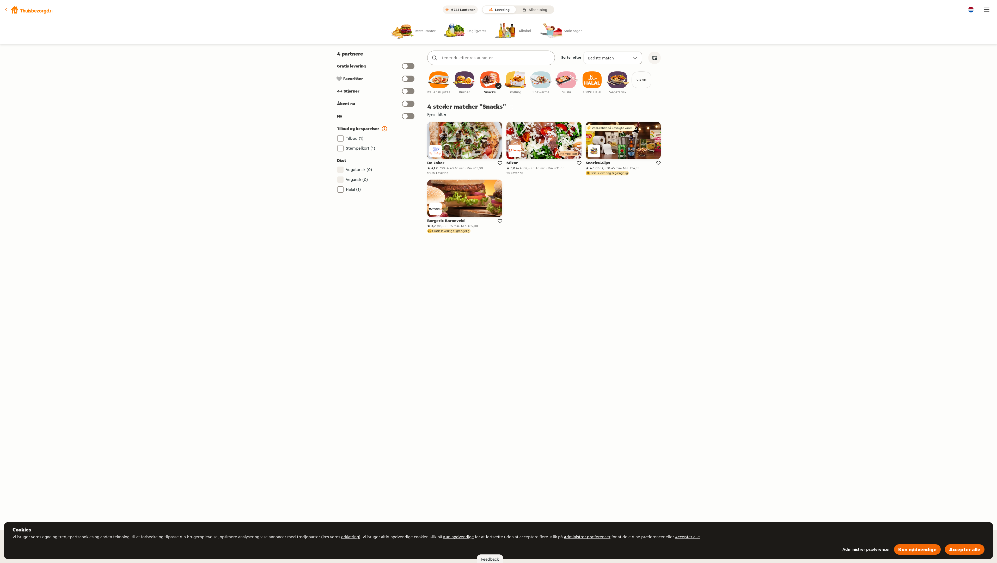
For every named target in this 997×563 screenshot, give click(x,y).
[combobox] (496, 58)
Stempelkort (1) (360, 148)
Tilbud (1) (355, 138)
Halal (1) (353, 189)
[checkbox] (439, 83)
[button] (29, 9)
